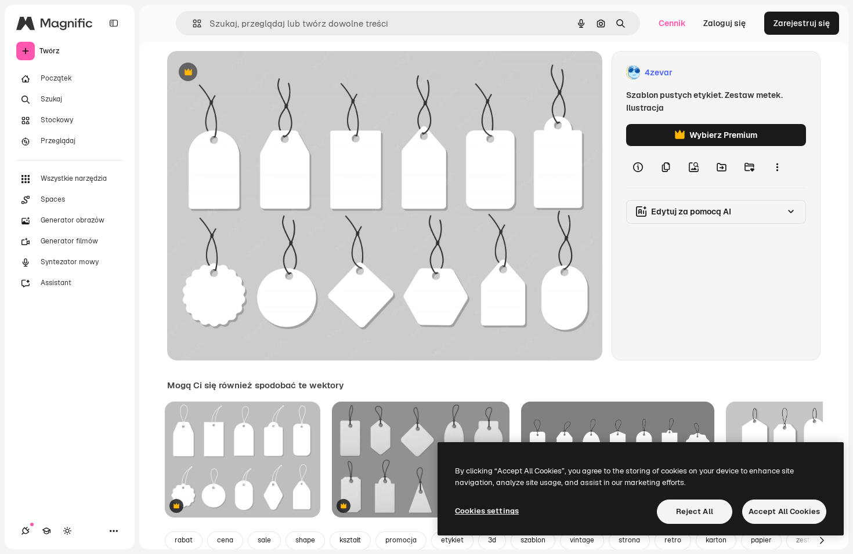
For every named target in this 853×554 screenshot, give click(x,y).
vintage (582, 540)
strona (629, 540)
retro (672, 540)
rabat (184, 540)
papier (761, 540)
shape (305, 540)
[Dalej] (821, 540)
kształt (350, 540)
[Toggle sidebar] (113, 23)
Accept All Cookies (784, 511)
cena (225, 540)
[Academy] (46, 531)
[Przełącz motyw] (67, 531)
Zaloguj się (724, 23)
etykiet (452, 540)
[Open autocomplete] (192, 23)
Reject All (694, 511)
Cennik (672, 23)
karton (716, 540)
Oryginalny (247, 72)
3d (492, 540)
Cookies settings (487, 511)
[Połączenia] (25, 531)
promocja (401, 540)
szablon (533, 540)
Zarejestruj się (802, 23)
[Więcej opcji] (777, 166)
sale (264, 540)
